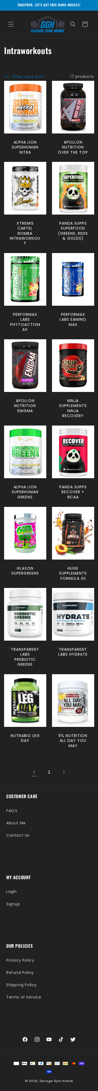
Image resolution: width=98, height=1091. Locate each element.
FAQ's (11, 810)
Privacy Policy (20, 960)
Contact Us (17, 835)
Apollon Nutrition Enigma (25, 405)
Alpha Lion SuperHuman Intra (25, 147)
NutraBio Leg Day (25, 738)
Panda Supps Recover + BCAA (73, 492)
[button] (11, 24)
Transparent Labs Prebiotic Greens (25, 657)
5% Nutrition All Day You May (73, 740)
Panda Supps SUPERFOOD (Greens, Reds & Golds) (73, 231)
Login (11, 891)
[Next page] (64, 772)
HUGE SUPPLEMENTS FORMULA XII (73, 573)
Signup (13, 904)
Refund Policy (20, 972)
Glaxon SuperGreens (25, 571)
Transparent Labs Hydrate (73, 652)
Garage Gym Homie (56, 1081)
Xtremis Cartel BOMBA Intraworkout (25, 233)
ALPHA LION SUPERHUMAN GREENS (25, 492)
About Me (16, 823)
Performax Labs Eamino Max (73, 319)
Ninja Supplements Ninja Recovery (73, 408)
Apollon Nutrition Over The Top (73, 147)
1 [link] (34, 772)
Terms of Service (23, 997)
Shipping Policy (21, 985)
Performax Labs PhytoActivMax (25, 322)
